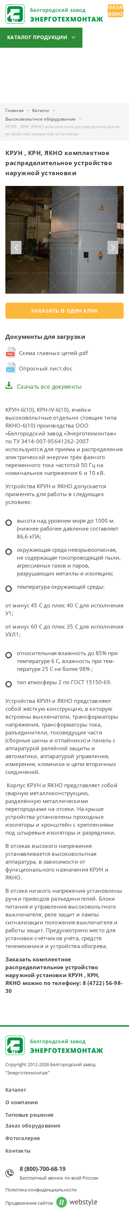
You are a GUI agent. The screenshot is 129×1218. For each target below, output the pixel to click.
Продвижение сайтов (29, 1203)
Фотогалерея (87, 78)
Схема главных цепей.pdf (53, 352)
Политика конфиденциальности (41, 1189)
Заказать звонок (116, 11)
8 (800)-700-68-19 (43, 1169)
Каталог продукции (37, 37)
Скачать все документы (49, 387)
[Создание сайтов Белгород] (75, 1203)
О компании (17, 58)
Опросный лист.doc (45, 368)
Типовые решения (73, 58)
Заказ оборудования (28, 78)
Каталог (15, 1089)
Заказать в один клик (64, 311)
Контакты (13, 98)
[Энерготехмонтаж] (54, 14)
